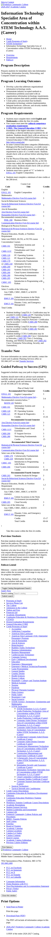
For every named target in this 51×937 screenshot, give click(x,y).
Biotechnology (18, 645)
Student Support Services (16, 807)
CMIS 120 (5, 255)
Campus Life (11, 812)
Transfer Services (26, 361)
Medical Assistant (19, 683)
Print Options (7, 847)
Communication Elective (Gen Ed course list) (20, 223)
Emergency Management (22, 664)
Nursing (15, 685)
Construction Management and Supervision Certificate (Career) (30, 754)
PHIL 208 (8, 220)
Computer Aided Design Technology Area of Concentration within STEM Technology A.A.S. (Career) (32, 722)
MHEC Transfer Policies (16, 819)
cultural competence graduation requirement (26, 124)
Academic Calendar (14, 828)
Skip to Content (7, 2)
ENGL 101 (11, 173)
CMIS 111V (6, 251)
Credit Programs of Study (16, 41)
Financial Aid (11, 612)
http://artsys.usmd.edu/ (15, 142)
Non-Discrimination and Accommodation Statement (27, 886)
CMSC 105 (6, 282)
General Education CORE (17, 624)
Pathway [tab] (9, 60)
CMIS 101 (5, 246)
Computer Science (19, 657)
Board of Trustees (13, 826)
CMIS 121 (5, 258)
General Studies (18, 671)
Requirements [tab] (12, 57)
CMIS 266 (5, 272)
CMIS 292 (42, 341)
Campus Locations (14, 831)
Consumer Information (15, 881)
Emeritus (10, 824)
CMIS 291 (22, 338)
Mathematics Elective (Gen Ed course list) (18, 198)
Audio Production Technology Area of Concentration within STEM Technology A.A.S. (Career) (33, 713)
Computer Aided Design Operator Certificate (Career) (31, 742)
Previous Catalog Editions (17, 842)
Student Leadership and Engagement (21, 810)
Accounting (16, 629)
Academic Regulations (15, 805)
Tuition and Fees (13, 610)
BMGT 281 (9, 298)
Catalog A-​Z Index (14, 833)
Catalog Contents (13, 835)
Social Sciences (18, 699)
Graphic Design (18, 673)
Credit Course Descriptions (17, 791)
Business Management (21, 652)
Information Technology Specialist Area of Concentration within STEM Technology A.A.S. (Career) (33, 772)
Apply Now (6, 591)
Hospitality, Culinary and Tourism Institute (29, 680)
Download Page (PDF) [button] (15, 916)
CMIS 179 (5, 261)
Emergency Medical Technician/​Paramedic (29, 666)
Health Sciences (18, 676)
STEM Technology (14, 44)
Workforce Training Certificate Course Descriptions (27, 803)
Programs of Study (14, 601)
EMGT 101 (9, 304)
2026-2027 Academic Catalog (13, 7)
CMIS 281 (33, 329)
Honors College (18, 678)
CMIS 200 (5, 267)
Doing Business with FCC (17, 884)
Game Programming (20, 669)
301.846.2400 (7, 863)
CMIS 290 (26, 336)
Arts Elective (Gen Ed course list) (15, 212)
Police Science (18, 692)
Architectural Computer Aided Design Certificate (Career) (32, 738)
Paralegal (15, 687)
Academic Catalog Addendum (18, 840)
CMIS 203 (5, 270)
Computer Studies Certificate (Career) (32, 779)
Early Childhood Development (24, 659)
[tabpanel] (25, 86)
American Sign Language (22, 633)
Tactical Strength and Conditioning (26, 788)
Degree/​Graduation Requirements (20, 622)
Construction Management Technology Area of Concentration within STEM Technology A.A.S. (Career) (33, 748)
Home (8, 39)
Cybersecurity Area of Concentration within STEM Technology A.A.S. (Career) (32, 760)
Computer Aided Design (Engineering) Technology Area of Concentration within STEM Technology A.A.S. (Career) (33, 731)
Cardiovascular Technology (23, 655)
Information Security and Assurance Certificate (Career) (31, 766)
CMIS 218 (8, 264)
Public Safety (17, 695)
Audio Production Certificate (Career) (32, 718)
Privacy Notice (12, 888)
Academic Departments (16, 615)
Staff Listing (11, 821)
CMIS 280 (5, 275)
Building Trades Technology (23, 648)
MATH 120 (9, 403)
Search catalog (7, 593)
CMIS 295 (5, 278)
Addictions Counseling (21, 631)
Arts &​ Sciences (18, 643)
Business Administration (22, 650)
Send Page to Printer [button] (14, 907)
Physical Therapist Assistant (23, 690)
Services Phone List (14, 603)
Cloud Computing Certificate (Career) (32, 777)
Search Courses (12, 838)
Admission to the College (16, 608)
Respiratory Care (19, 697)
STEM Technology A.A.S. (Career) (31, 709)
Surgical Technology (20, 786)
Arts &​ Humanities (19, 641)
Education (16, 662)
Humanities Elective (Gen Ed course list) (18, 215)
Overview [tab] (10, 55)
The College (11, 605)
